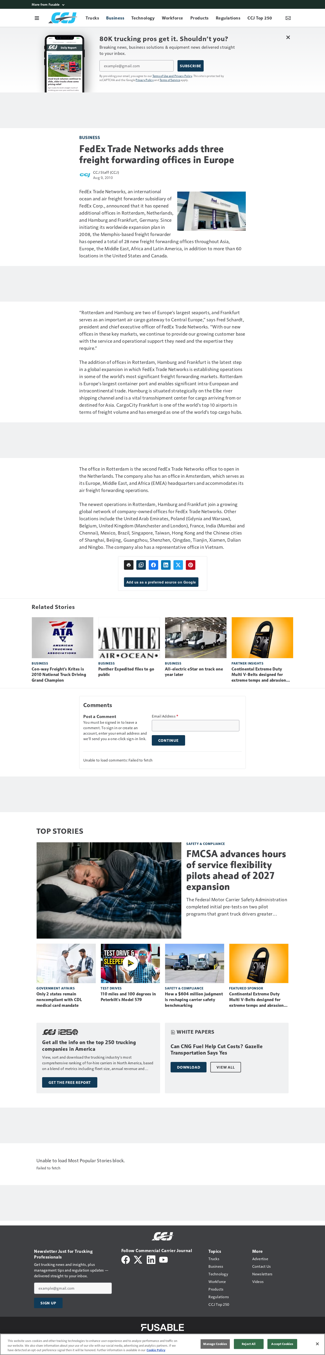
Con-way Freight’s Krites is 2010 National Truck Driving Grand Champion (59, 674)
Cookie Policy (156, 1350)
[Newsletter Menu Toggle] (288, 18)
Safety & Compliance (205, 844)
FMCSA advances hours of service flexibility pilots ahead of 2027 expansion (236, 870)
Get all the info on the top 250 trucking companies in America (89, 1045)
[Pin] (190, 565)
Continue (168, 740)
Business (89, 137)
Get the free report (70, 1082)
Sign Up (48, 1303)
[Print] (128, 565)
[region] (162, 1344)
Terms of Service (170, 80)
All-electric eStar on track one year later (194, 671)
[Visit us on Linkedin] (151, 1259)
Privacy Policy (145, 80)
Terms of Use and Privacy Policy (172, 76)
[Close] (317, 1344)
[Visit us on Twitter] (138, 1259)
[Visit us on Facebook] (125, 1259)
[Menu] (37, 18)
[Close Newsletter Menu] (288, 37)
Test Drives (111, 988)
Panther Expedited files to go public (126, 671)
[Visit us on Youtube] (163, 1259)
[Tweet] (178, 565)
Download (188, 1067)
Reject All (249, 1344)
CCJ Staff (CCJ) (106, 172)
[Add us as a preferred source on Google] (141, 565)
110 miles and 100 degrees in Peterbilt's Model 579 (128, 996)
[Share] (153, 565)
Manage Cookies (215, 1344)
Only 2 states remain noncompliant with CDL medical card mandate (59, 999)
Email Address (165, 716)
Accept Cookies (282, 1344)
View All (226, 1067)
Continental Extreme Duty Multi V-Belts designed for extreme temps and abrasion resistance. (258, 675)
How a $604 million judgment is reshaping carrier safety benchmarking (194, 999)
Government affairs (55, 988)
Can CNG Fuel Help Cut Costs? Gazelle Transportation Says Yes (217, 1049)
